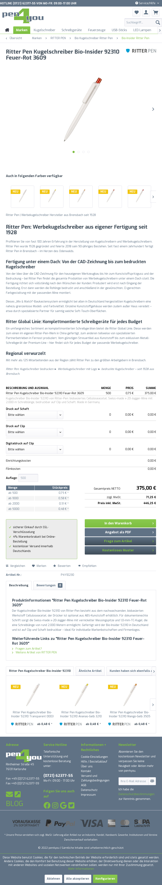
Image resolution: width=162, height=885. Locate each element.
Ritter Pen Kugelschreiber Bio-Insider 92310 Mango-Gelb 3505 (129, 714)
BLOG (14, 803)
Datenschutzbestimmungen (136, 794)
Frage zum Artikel (118, 541)
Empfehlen (89, 566)
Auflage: (12, 478)
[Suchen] (158, 22)
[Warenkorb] (156, 12)
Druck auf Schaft (17, 409)
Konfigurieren (105, 879)
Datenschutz (89, 790)
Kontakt (86, 771)
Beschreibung (18, 585)
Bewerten (64, 566)
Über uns (87, 766)
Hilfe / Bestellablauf (94, 762)
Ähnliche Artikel (90, 671)
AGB (83, 785)
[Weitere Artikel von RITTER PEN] (141, 56)
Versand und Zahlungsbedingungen (95, 778)
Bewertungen (49, 585)
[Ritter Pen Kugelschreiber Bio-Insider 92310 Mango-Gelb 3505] (81, 196)
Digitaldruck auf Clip (20, 443)
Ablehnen (53, 879)
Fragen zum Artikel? (28, 649)
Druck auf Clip (15, 426)
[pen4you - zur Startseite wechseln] (23, 16)
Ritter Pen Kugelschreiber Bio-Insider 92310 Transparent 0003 (32, 714)
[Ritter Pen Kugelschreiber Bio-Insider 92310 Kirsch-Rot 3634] (139, 196)
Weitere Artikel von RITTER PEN (36, 652)
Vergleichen (17, 566)
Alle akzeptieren (77, 879)
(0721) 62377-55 (58, 775)
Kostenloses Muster (118, 550)
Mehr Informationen (81, 869)
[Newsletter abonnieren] (152, 781)
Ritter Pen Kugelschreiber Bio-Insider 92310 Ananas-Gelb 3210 (81, 714)
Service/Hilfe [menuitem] (147, 3)
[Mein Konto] (146, 12)
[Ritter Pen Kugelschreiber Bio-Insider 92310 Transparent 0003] (22, 196)
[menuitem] (143, 22)
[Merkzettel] (136, 12)
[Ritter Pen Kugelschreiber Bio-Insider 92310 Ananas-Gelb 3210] (51, 196)
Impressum (88, 795)
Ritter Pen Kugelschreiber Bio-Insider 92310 (40, 671)
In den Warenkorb (118, 523)
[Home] (7, 30)
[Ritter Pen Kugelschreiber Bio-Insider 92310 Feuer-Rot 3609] (110, 196)
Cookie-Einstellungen (94, 757)
